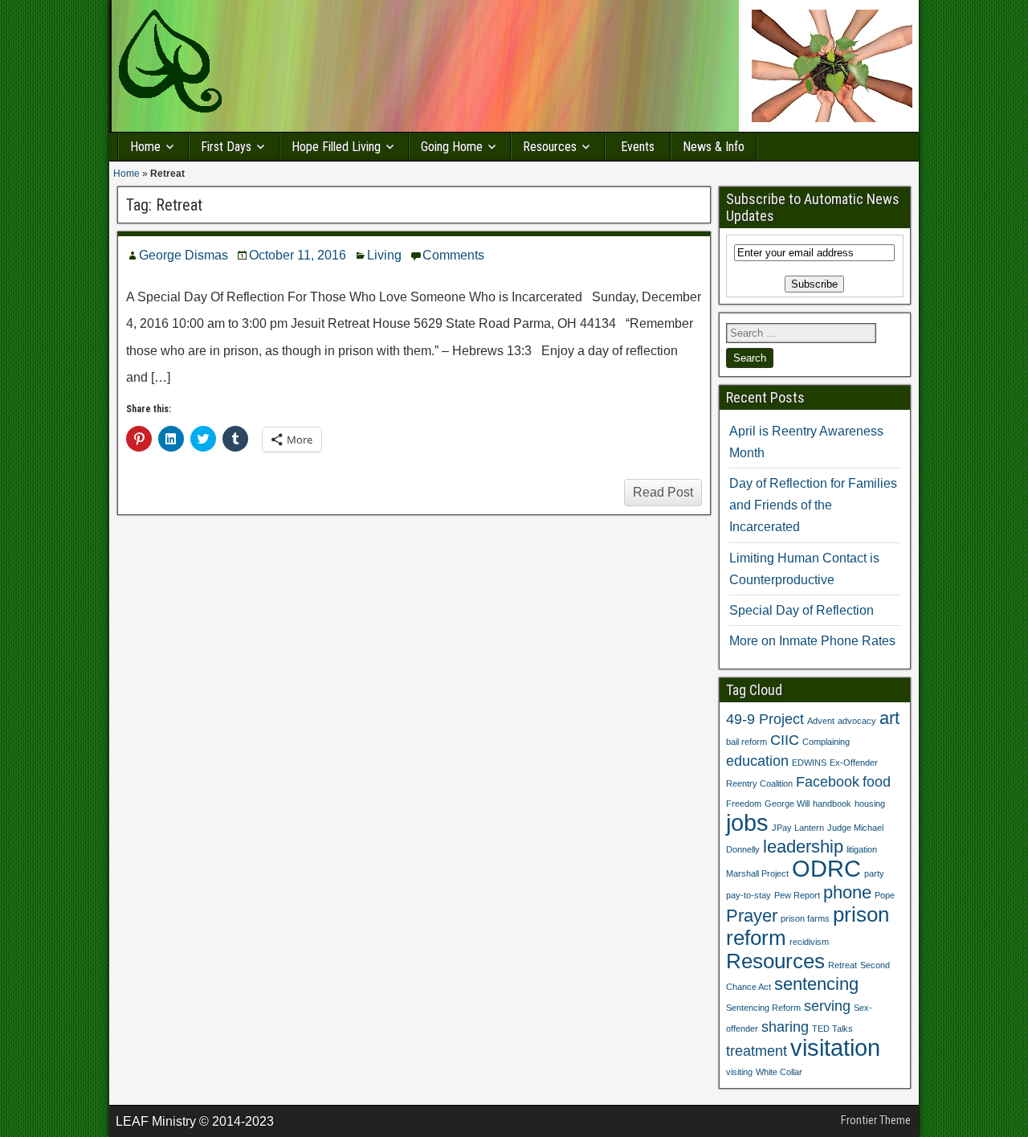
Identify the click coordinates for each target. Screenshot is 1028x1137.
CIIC (784, 740)
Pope (885, 895)
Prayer (751, 916)
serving (827, 1006)
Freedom (743, 803)
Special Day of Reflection (801, 610)
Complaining (826, 741)
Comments (453, 255)
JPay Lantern (798, 827)
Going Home (452, 146)
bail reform (746, 741)
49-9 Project (765, 719)
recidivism (809, 942)
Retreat (842, 965)
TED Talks (832, 1028)
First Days (226, 146)
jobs (747, 822)
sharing (785, 1027)
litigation (861, 849)
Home (145, 146)
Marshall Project (757, 873)
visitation (835, 1047)
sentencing (816, 984)
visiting (739, 1072)
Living (384, 255)
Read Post (663, 492)
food (877, 782)
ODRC (826, 868)
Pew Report (797, 895)
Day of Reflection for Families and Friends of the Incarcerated (813, 505)
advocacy (857, 721)
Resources (550, 146)
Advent (820, 721)
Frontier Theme (876, 1120)
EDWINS (809, 762)
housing (870, 803)
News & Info (713, 146)
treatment (756, 1051)
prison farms (805, 918)
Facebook (827, 782)
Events (638, 146)
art (889, 718)
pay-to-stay (748, 895)
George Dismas (183, 255)
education (757, 761)
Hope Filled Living (336, 146)
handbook (832, 803)
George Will (787, 803)
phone (847, 892)
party (874, 873)
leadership (803, 846)
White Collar (779, 1072)
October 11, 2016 (297, 255)
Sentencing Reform (763, 1007)
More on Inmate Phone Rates (812, 641)
